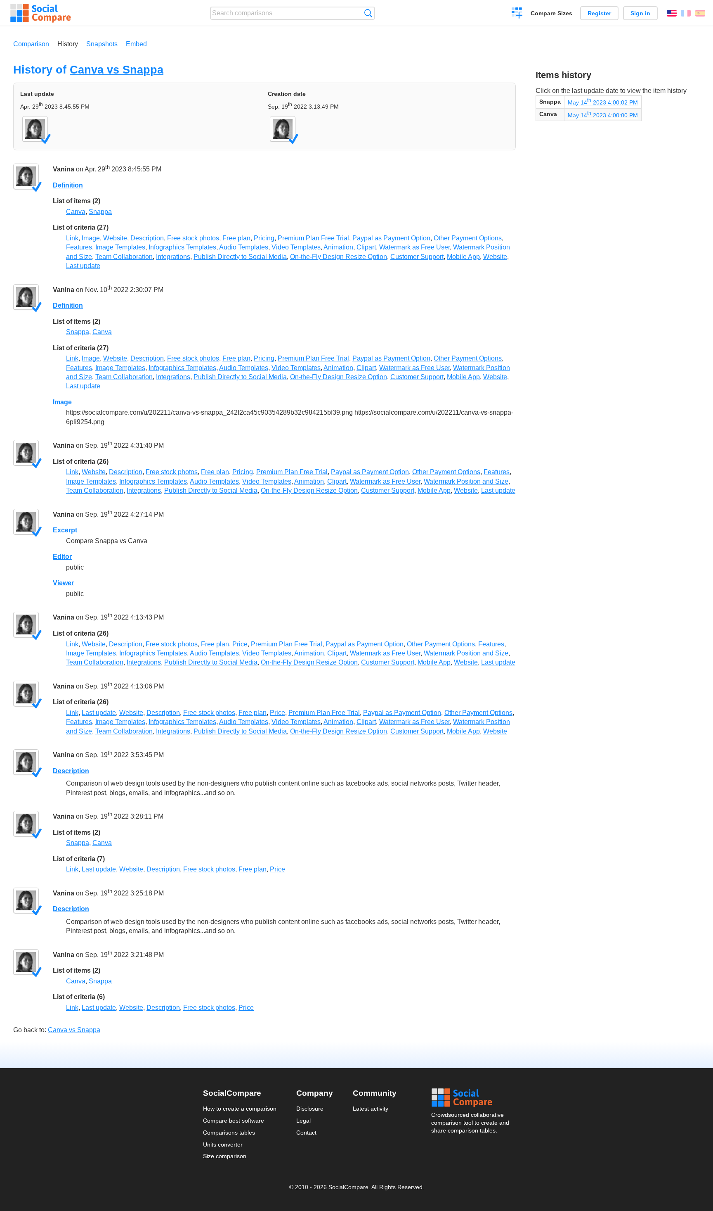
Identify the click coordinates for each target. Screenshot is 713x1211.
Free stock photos (193, 238)
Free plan (236, 238)
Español (700, 13)
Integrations (173, 256)
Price (240, 644)
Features (79, 247)
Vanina (63, 169)
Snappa (100, 211)
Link (72, 238)
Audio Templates (243, 247)
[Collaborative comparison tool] (41, 13)
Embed (136, 43)
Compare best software (233, 1120)
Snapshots (102, 43)
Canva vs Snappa (116, 69)
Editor (62, 556)
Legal (303, 1120)
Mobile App (463, 256)
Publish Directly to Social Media (240, 256)
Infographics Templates (182, 247)
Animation (338, 247)
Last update (83, 265)
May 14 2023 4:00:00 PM (603, 115)
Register (599, 13)
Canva (75, 211)
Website (115, 238)
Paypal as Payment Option (391, 238)
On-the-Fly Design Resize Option (338, 256)
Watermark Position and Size (466, 481)
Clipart (366, 247)
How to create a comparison (239, 1108)
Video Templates (296, 247)
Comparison (31, 43)
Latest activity (370, 1108)
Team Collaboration (124, 256)
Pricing (264, 238)
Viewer (63, 583)
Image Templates (120, 247)
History (67, 43)
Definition (68, 185)
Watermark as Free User (414, 247)
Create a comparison (517, 14)
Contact (306, 1132)
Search (368, 13)
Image (91, 238)
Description (147, 238)
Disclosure (309, 1108)
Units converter (223, 1144)
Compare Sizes (551, 13)
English (672, 13)
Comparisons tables (229, 1132)
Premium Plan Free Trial (313, 238)
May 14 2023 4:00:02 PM (603, 102)
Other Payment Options (468, 238)
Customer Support (417, 256)
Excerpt (65, 530)
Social (470, 1098)
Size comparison (224, 1156)
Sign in (640, 13)
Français (686, 13)
